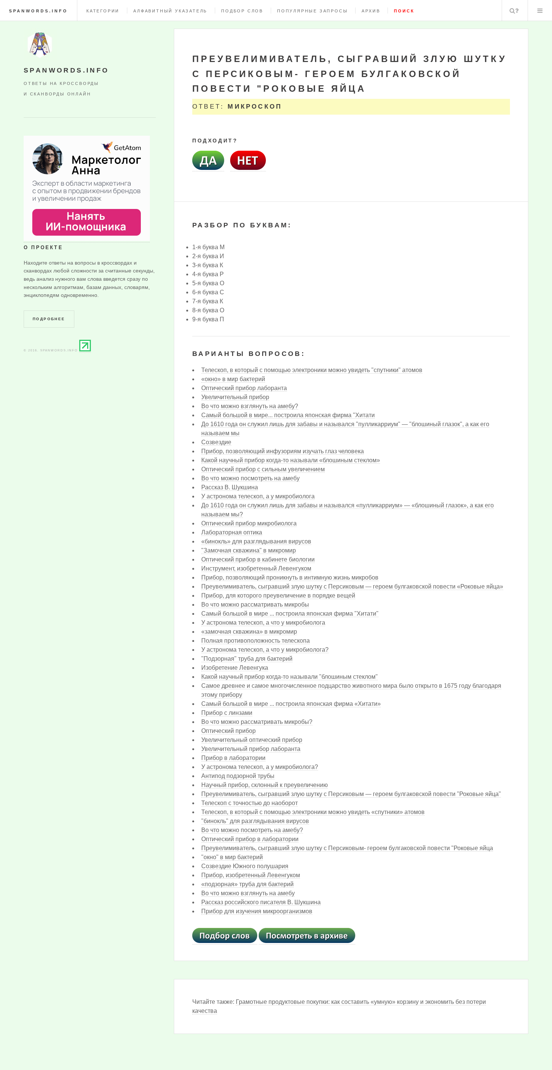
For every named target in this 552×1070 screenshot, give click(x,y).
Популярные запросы (312, 11)
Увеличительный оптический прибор (251, 740)
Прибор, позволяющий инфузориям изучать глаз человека (282, 451)
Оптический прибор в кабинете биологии (258, 559)
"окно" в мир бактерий (232, 857)
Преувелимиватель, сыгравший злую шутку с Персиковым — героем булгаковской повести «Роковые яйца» (352, 586)
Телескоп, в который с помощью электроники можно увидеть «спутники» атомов (313, 812)
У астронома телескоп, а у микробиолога (258, 496)
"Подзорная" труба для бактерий (247, 658)
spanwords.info (38, 11)
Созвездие (216, 442)
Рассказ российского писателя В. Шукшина (261, 902)
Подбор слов (242, 11)
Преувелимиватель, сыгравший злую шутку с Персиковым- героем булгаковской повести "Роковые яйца (347, 848)
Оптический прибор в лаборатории (250, 839)
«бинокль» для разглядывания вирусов (256, 541)
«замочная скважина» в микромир (249, 631)
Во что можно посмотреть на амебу (250, 478)
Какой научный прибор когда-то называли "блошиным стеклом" (289, 676)
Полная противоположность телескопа (255, 640)
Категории (102, 11)
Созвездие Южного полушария (244, 866)
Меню (540, 10)
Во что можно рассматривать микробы (255, 604)
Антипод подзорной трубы (237, 776)
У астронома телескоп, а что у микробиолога (263, 622)
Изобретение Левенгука (234, 667)
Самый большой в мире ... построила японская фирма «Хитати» (291, 704)
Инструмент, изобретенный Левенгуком (256, 568)
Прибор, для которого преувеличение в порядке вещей (278, 595)
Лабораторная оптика (231, 532)
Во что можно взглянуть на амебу (248, 893)
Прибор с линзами (226, 713)
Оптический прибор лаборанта (244, 388)
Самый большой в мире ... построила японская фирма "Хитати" (290, 613)
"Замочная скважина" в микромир (248, 550)
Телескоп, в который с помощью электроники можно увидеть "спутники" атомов (311, 370)
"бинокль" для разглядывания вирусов (255, 821)
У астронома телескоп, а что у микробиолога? (265, 649)
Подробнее (49, 319)
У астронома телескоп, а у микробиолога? (259, 767)
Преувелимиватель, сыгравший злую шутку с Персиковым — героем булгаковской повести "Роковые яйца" (351, 794)
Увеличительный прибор (235, 397)
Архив (371, 11)
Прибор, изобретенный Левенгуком (250, 875)
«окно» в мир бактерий (233, 379)
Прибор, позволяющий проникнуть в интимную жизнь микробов (290, 577)
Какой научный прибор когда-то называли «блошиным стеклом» (290, 460)
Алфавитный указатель (170, 11)
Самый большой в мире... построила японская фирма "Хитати (288, 415)
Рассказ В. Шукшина (229, 487)
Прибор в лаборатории (233, 758)
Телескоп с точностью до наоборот (249, 803)
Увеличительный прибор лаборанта (250, 749)
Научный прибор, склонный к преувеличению (264, 785)
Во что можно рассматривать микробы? (256, 722)
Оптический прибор (228, 731)
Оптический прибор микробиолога (249, 523)
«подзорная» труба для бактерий (247, 884)
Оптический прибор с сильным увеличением (263, 469)
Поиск (514, 10)
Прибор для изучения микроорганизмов (256, 911)
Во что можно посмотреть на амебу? (252, 830)
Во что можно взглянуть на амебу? (249, 406)
